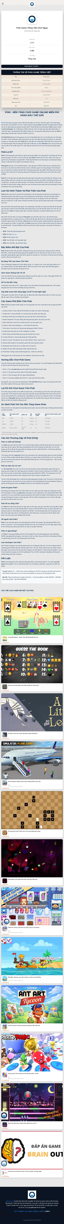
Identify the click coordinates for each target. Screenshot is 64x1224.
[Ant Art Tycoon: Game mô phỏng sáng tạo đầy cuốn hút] (32, 1021)
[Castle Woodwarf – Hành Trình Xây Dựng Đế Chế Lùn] (32, 633)
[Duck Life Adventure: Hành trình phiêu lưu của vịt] (32, 1119)
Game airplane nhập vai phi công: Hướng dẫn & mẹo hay (24, 781)
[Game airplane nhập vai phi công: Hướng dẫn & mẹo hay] (32, 777)
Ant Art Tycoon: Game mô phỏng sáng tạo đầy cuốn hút (24, 1025)
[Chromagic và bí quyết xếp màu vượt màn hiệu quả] (32, 875)
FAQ (43, 1211)
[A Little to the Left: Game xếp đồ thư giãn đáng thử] (32, 729)
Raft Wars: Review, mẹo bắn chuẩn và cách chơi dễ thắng (24, 977)
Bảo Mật (32, 1211)
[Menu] (3, 4)
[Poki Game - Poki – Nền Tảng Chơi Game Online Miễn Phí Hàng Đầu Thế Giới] (32, 4)
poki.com (14, 234)
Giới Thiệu (17, 1211)
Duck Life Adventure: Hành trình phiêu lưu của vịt (22, 1123)
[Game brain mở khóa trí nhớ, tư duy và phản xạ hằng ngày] (32, 1167)
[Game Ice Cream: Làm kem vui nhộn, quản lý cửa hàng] (32, 923)
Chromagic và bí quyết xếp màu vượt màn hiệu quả (22, 879)
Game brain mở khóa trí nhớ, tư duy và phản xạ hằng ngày (25, 1171)
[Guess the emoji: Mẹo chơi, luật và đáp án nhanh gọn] (32, 681)
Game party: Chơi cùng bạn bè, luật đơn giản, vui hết (23, 1073)
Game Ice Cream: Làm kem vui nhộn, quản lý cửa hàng (23, 927)
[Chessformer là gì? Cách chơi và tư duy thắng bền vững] (32, 827)
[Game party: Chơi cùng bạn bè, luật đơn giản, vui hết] (32, 1069)
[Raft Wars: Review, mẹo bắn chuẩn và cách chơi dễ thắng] (32, 973)
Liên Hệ (38, 1211)
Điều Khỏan (25, 1211)
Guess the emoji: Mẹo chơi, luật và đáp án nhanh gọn (23, 685)
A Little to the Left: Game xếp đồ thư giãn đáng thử (22, 733)
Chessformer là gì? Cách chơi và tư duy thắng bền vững (24, 831)
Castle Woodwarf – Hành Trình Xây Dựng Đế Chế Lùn (23, 637)
